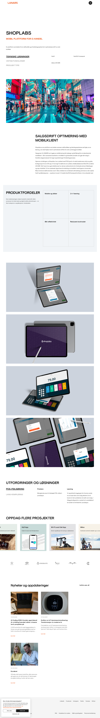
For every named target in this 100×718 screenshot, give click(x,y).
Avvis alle (9, 710)
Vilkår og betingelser (77, 713)
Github (93, 701)
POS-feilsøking (15, 489)
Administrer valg (15, 713)
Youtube (88, 701)
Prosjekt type (12, 65)
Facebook (68, 701)
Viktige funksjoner (15, 61)
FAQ (56, 713)
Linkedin (62, 701)
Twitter (82, 701)
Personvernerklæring (89, 713)
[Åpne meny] (90, 3)
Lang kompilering (14, 494)
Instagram (75, 701)
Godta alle (22, 710)
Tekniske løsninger (17, 56)
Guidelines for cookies (64, 713)
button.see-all (84, 585)
